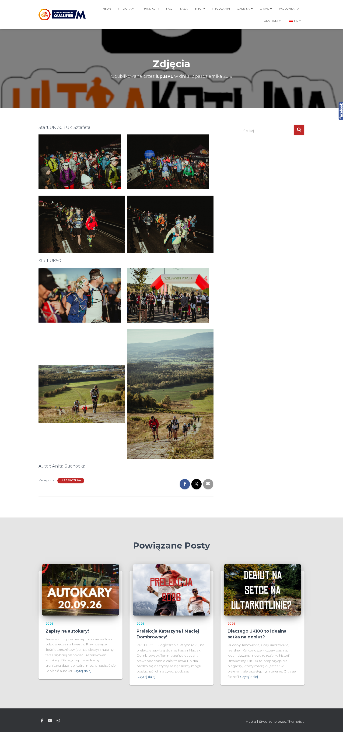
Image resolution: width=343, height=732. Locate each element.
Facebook (42, 720)
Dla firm (271, 20)
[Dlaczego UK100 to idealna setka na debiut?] (262, 590)
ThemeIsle (295, 721)
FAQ (169, 8)
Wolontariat (290, 8)
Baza (183, 8)
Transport (150, 8)
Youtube (50, 720)
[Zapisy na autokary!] (80, 590)
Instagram (58, 720)
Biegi (199, 8)
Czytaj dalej (82, 671)
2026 (49, 623)
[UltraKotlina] (62, 14)
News (107, 8)
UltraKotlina (71, 480)
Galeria (243, 8)
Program (126, 8)
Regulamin (221, 8)
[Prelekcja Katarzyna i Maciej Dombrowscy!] (171, 590)
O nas (265, 8)
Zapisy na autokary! (67, 631)
